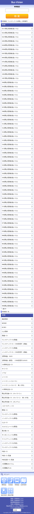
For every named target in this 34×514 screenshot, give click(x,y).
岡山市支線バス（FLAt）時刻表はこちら (17, 506)
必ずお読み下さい (19, 507)
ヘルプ (12, 507)
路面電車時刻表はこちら (17, 502)
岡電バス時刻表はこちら (17, 500)
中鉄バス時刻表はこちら (17, 504)
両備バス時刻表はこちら (17, 498)
